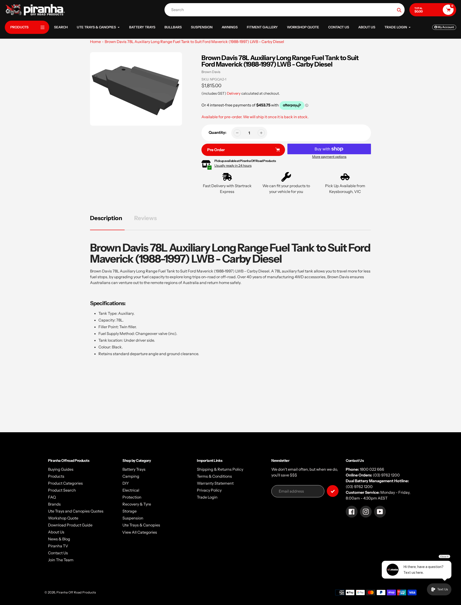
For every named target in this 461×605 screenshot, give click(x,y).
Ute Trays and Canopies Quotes (75, 511)
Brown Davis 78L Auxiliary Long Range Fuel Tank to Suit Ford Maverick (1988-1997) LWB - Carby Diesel (194, 41)
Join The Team (60, 559)
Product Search (62, 490)
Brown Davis (210, 72)
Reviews (145, 218)
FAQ (52, 497)
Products (56, 476)
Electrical (130, 490)
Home (95, 41)
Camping (130, 476)
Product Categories (65, 483)
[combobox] (286, 9)
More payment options (329, 156)
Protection (131, 497)
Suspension (132, 518)
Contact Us (58, 552)
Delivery (234, 93)
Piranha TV (58, 545)
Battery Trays (134, 469)
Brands (54, 504)
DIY (125, 483)
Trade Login (207, 497)
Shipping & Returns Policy (220, 469)
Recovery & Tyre (136, 504)
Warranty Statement (215, 483)
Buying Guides (60, 469)
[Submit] (333, 491)
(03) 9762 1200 (386, 475)
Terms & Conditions (214, 476)
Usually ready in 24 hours (233, 165)
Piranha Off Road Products (76, 592)
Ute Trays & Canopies (141, 525)
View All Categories (139, 532)
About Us (56, 532)
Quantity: (217, 132)
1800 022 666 (372, 469)
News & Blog (59, 539)
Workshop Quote (63, 518)
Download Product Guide (70, 525)
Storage (129, 511)
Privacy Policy (209, 490)
